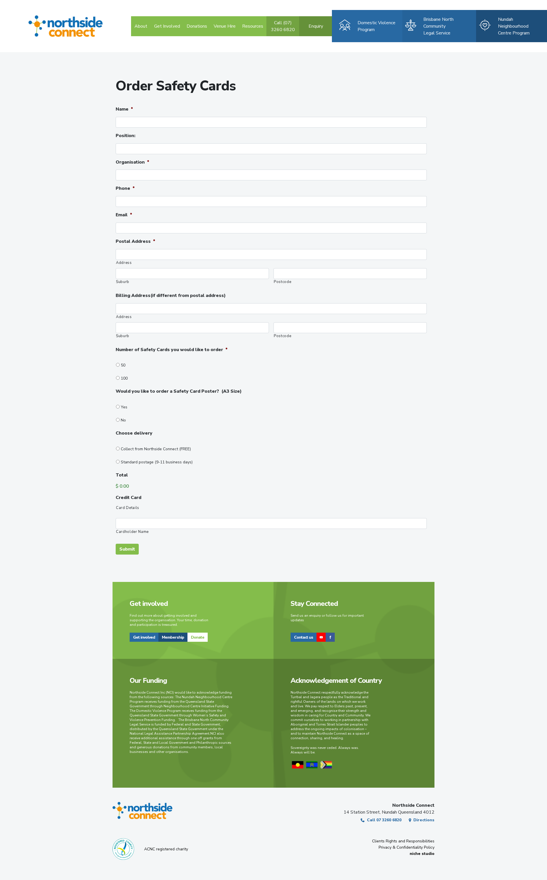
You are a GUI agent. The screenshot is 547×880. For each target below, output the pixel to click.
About (140, 26)
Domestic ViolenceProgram (376, 26)
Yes (124, 407)
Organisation (132, 162)
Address (124, 262)
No (123, 420)
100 (124, 378)
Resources (252, 26)
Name (124, 109)
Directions (423, 820)
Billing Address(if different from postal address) (171, 296)
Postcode (282, 281)
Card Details (127, 507)
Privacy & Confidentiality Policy (406, 847)
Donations (197, 26)
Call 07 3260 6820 (384, 820)
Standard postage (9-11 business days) (158, 462)
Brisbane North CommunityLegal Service (438, 26)
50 (123, 365)
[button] (144, 637)
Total (122, 475)
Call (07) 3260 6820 (283, 26)
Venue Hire (225, 26)
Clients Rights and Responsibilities (403, 841)
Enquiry (316, 26)
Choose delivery (135, 433)
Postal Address (135, 242)
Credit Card (128, 498)
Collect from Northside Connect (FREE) (157, 449)
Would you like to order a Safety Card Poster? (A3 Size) (179, 391)
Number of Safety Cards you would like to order (172, 350)
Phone (125, 189)
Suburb (122, 281)
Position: (125, 136)
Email (124, 215)
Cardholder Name (132, 531)
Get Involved (167, 26)
